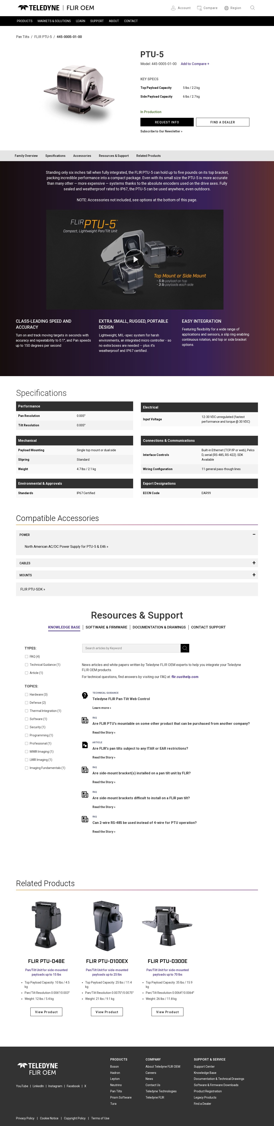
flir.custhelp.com (184, 677)
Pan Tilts (22, 37)
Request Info (167, 122)
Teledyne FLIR (155, 1097)
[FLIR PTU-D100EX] (107, 925)
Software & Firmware (106, 627)
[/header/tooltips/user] (174, 8)
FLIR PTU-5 (43, 37)
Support (97, 21)
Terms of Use (100, 1118)
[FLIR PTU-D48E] (46, 925)
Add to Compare (193, 64)
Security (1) (37, 727)
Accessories (82, 155)
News (149, 1079)
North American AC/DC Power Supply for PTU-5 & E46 (65, 547)
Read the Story (102, 732)
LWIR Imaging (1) (41, 759)
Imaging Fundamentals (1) (47, 768)
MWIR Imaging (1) (42, 751)
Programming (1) (41, 735)
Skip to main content (137, 3)
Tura (113, 1103)
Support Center (204, 1066)
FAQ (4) (35, 656)
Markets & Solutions (54, 21)
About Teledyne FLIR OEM (163, 1066)
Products (25, 21)
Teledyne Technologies (161, 1091)
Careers (151, 1073)
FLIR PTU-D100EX (107, 961)
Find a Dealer (202, 1103)
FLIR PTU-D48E (46, 961)
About (114, 21)
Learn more (100, 708)
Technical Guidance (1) (45, 664)
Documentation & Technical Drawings (219, 1079)
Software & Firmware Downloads (216, 1085)
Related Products (148, 155)
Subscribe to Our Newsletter (160, 131)
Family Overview (26, 155)
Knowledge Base (64, 627)
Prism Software (121, 1097)
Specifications (55, 155)
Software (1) (38, 719)
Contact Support (208, 627)
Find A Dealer (222, 122)
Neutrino (116, 1085)
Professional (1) (40, 743)
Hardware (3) (39, 694)
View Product (46, 1012)
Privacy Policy (25, 1118)
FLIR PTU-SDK (31, 589)
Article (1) (36, 673)
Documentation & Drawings (159, 627)
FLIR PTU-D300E (167, 961)
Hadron (115, 1073)
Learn (80, 21)
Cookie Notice (49, 1118)
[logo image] (56, 7)
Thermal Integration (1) (45, 711)
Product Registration (208, 1091)
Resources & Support (114, 155)
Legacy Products (205, 1097)
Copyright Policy (75, 1118)
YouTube (22, 1086)
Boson (114, 1066)
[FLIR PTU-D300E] (167, 925)
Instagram (55, 1086)
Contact (131, 21)
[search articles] (185, 648)
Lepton (115, 1079)
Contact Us (153, 1085)
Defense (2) (38, 702)
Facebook (73, 1086)
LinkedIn (38, 1086)
